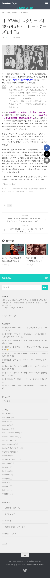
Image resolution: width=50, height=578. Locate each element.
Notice (7, 486)
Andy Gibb (8, 440)
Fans (6, 482)
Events (6, 475)
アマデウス (8, 37)
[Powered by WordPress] (16, 564)
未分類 (7, 478)
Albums (7, 414)
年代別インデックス (10, 316)
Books (6, 490)
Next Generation (11, 437)
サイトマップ (9, 514)
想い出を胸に (9, 452)
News (6, 425)
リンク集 (7, 521)
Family (6, 421)
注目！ (7, 494)
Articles (6, 12)
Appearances (9, 444)
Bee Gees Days (9, 3)
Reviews (7, 417)
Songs (6, 467)
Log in (4, 543)
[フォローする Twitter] (46, 278)
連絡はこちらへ (10, 533)
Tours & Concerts (10, 459)
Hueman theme (38, 564)
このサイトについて (12, 508)
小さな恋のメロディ (12, 448)
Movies (7, 456)
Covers (7, 471)
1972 (9, 205)
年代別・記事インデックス (14, 527)
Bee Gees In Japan (20, 12)
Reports (7, 463)
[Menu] (46, 3)
